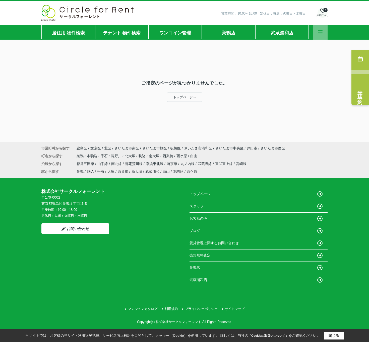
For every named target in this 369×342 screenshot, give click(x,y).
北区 (107, 148)
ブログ (195, 231)
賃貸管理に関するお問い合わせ (214, 243)
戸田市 (252, 148)
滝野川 (116, 156)
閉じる (334, 335)
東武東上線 (224, 164)
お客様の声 (198, 218)
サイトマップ (234, 309)
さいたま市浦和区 (198, 148)
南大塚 (154, 156)
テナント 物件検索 (122, 32)
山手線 (103, 164)
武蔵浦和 (152, 171)
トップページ (200, 194)
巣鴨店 (228, 32)
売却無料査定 (200, 255)
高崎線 (241, 164)
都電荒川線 (134, 164)
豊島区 (82, 148)
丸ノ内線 (188, 164)
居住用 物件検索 (68, 32)
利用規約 (171, 309)
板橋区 (175, 148)
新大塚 (137, 171)
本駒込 (92, 156)
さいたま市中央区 (229, 148)
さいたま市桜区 (154, 148)
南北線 (117, 164)
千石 (105, 156)
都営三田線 (86, 164)
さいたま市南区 (126, 148)
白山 (193, 156)
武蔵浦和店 (282, 32)
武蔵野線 (205, 164)
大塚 (110, 171)
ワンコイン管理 (175, 32)
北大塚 (130, 156)
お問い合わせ (78, 228)
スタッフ (197, 206)
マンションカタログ (142, 309)
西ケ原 (182, 156)
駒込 (143, 156)
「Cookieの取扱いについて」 (268, 335)
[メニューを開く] (320, 32)
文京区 (95, 148)
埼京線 (172, 164)
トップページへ (184, 97)
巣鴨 (81, 156)
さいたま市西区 (273, 148)
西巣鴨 (168, 156)
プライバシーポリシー (201, 309)
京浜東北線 (155, 164)
